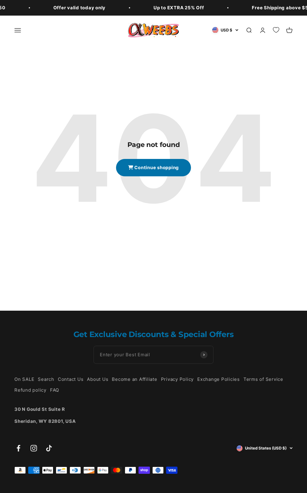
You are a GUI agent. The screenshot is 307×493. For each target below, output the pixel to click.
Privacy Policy (177, 379)
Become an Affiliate (134, 379)
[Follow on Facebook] (18, 448)
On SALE (24, 379)
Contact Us (71, 379)
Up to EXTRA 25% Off (179, 7)
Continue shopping (156, 167)
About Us (97, 379)
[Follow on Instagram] (34, 448)
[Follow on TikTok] (49, 448)
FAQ (54, 390)
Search (46, 379)
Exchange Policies (218, 379)
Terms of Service (263, 379)
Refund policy (30, 390)
